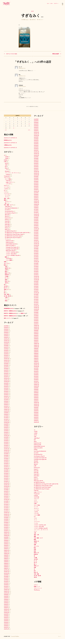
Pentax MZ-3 (7, 226)
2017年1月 (6, 419)
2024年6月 (6, 368)
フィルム (7, 239)
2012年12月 (6, 483)
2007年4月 (6, 583)
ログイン (36, 585)
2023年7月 (6, 386)
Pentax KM (7, 221)
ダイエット (7, 201)
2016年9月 (6, 424)
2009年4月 (6, 543)
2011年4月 (6, 506)
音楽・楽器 (6, 294)
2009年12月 (6, 532)
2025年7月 (6, 347)
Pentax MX (7, 222)
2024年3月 (6, 373)
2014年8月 (6, 455)
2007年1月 (6, 588)
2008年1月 (6, 568)
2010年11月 (6, 514)
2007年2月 (6, 586)
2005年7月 (6, 617)
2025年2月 (6, 355)
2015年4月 (6, 442)
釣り (5, 292)
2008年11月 (6, 552)
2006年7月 (6, 597)
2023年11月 (6, 380)
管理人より (6, 289)
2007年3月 (6, 584)
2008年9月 (6, 555)
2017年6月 (6, 416)
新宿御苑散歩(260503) (8, 308)
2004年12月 (6, 629)
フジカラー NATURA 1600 (12, 252)
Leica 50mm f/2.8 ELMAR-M (11, 208)
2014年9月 (6, 453)
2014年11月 (6, 450)
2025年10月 (6, 342)
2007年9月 (6, 575)
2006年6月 (6, 599)
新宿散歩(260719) (8, 140)
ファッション (7, 193)
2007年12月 (6, 570)
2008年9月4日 (33, 19)
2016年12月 (6, 421)
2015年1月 (6, 447)
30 (13, 127)
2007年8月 (6, 576)
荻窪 (6, 279)
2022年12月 (6, 398)
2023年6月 (6, 388)
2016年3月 (6, 430)
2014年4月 (6, 462)
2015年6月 (6, 439)
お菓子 (6, 297)
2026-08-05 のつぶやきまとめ (10, 142)
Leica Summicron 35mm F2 (10, 213)
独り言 (32, 11)
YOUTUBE (8, 258)
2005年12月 (6, 609)
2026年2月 (6, 335)
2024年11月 (6, 360)
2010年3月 (6, 527)
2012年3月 (6, 498)
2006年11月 (6, 591)
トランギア (8, 183)
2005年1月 (6, 627)
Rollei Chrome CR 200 (10, 250)
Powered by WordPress (15, 636)
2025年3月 (6, 353)
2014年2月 (6, 465)
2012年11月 (6, 484)
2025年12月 (6, 339)
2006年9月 (6, 594)
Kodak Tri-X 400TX (10, 245)
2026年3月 (6, 334)
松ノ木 (6, 278)
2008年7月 (6, 558)
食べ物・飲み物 (7, 296)
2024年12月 (6, 358)
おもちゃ (6, 185)
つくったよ (6, 187)
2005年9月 (6, 614)
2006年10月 (6, 593)
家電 (5, 261)
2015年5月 (6, 440)
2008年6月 (6, 560)
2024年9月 (6, 363)
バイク (5, 192)
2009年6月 (6, 540)
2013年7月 (6, 471)
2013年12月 (6, 468)
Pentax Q (6, 227)
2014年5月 (6, 460)
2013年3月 (6, 478)
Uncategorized (6, 176)
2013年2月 (6, 480)
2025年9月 (6, 344)
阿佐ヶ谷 (7, 281)
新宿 (6, 271)
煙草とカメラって (8, 318)
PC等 (5, 161)
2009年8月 (6, 537)
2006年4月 (6, 602)
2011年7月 (6, 502)
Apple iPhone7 (8, 206)
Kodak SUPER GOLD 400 (11, 244)
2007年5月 (6, 581)
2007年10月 (6, 573)
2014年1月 (6, 466)
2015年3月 (6, 443)
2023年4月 (6, 391)
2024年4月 (6, 371)
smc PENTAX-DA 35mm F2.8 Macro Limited (14, 234)
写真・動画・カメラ (8, 205)
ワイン (6, 299)
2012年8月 (6, 489)
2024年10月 (6, 362)
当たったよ (6, 263)
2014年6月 (6, 458)
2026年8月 (6, 326)
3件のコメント (40, 19)
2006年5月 (6, 601)
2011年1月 (6, 511)
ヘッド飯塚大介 (21, 313)
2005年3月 (6, 624)
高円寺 (6, 283)
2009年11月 (6, 534)
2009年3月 (6, 545)
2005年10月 (6, 612)
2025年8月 (6, 345)
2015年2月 (6, 445)
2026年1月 (6, 337)
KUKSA (5, 160)
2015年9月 (6, 437)
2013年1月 (6, 481)
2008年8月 (6, 557)
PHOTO (55, 3)
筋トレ (6, 203)
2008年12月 (6, 550)
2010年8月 (6, 519)
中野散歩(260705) (8, 145)
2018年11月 (6, 409)
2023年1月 (6, 396)
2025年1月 (6, 357)
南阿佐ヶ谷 (7, 268)
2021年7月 (6, 399)
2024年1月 (6, 376)
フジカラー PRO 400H (11, 253)
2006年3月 (6, 604)
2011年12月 (6, 499)
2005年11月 (6, 611)
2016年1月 (6, 434)
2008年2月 (6, 566)
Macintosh (7, 171)
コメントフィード (38, 588)
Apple (6, 164)
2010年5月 (6, 524)
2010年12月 (6, 512)
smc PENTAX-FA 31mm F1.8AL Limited (13, 235)
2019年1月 (6, 406)
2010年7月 (6, 520)
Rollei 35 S (7, 229)
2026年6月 (6, 329)
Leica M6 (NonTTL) (9, 211)
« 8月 (6, 130)
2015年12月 (6, 435)
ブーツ (6, 196)
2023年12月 (6, 378)
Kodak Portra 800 (9, 242)
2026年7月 (6, 327)
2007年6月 (6, 579)
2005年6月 (6, 619)
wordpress (8, 174)
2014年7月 (6, 457)
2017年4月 (6, 417)
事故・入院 (6, 198)
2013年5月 (6, 475)
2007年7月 (6, 578)
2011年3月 (6, 507)
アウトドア (6, 177)
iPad (6, 166)
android (6, 163)
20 (29, 123)
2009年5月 (6, 542)
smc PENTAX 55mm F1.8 (10, 231)
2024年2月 (6, 375)
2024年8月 (6, 365)
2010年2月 (6, 529)
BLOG (48, 3)
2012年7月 (6, 491)
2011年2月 (6, 509)
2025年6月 (6, 348)
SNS (51, 3)
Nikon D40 (7, 214)
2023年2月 (6, 394)
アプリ (7, 169)
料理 (6, 300)
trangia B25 (8, 180)
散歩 (5, 265)
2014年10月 (6, 452)
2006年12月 (6, 589)
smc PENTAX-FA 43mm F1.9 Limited (12, 237)
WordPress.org (37, 590)
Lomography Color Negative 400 (12, 247)
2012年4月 (6, 496)
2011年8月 (6, 501)
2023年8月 (6, 385)
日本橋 (6, 276)
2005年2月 (6, 625)
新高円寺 (7, 274)
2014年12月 (6, 448)
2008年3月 (6, 565)
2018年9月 (6, 412)
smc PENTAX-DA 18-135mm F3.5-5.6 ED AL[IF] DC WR (17, 232)
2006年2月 (6, 606)
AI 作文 (6, 156)
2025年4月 (6, 352)
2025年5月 (6, 350)
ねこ (5, 190)
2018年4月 (6, 414)
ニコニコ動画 (9, 260)
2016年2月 (6, 432)
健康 (5, 200)
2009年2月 (6, 547)
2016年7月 (6, 427)
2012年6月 (6, 493)
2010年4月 (6, 525)
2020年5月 (6, 403)
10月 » (29, 130)
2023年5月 (6, 389)
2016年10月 (6, 422)
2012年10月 (6, 486)
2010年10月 (6, 516)
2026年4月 (6, 332)
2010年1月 (6, 530)
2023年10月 (6, 381)
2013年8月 (6, 470)
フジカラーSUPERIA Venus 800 (12, 255)
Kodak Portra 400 (9, 240)
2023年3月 (6, 393)
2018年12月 (6, 407)
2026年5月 (6, 330)
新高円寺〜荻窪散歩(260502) (10, 311)
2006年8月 (6, 596)
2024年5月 (6, 370)
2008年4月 (6, 563)
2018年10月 (6, 411)
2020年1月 (6, 404)
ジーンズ (7, 195)
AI (4, 155)
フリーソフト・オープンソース (12, 172)
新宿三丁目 (7, 273)
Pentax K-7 (7, 219)
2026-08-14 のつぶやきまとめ (10, 137)
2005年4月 (6, 622)
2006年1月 (6, 607)
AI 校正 (6, 158)
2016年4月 (6, 429)
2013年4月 (6, 476)
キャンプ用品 (8, 179)
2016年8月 (6, 425)
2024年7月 (6, 367)
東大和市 (6, 286)
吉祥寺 (6, 269)
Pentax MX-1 (7, 224)
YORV (9, 636)
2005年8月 (6, 615)
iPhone (6, 168)
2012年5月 (6, 494)
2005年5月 (6, 620)
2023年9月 (6, 383)
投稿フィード (37, 586)
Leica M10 (7, 209)
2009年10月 (6, 535)
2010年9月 (6, 517)
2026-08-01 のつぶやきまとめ (10, 147)
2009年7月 (6, 538)
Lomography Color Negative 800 (12, 248)
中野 (6, 266)
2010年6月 (6, 522)
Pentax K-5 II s (8, 217)
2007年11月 (6, 571)
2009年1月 (6, 548)
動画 (6, 257)
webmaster (27, 19)
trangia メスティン (10, 182)
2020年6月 (6, 401)
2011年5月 (6, 504)
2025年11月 (6, 340)
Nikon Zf (6, 216)
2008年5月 (6, 561)
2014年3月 (6, 463)
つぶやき (6, 188)
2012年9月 (6, 488)
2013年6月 (6, 473)
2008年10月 (6, 553)
